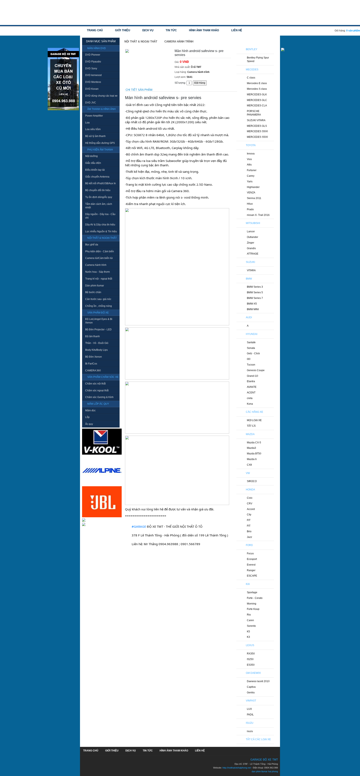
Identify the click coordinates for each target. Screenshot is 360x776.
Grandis (251, 248)
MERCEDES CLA (257, 105)
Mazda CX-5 (254, 442)
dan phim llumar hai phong (265, 771)
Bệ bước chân (93, 292)
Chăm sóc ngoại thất (97, 390)
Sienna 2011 (254, 198)
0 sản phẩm (353, 30)
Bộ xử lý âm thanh (95, 136)
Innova (251, 153)
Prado (250, 209)
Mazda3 (251, 447)
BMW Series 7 (255, 298)
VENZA (251, 192)
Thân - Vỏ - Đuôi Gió (96, 343)
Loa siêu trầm (93, 129)
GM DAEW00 (253, 673)
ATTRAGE (252, 253)
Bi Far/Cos (91, 363)
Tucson (251, 364)
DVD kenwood (93, 75)
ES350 (251, 664)
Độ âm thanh (92, 336)
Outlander (252, 237)
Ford (249, 545)
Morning (251, 603)
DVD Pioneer (92, 54)
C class (251, 77)
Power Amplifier (94, 115)
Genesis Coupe (256, 370)
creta (249, 398)
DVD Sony (91, 68)
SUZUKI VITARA (256, 120)
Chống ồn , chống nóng (98, 306)
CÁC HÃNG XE (254, 411)
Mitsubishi (253, 223)
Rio (249, 614)
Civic (249, 497)
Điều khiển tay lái (95, 169)
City (249, 514)
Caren (250, 620)
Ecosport (252, 559)
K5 (248, 631)
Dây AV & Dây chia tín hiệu (100, 224)
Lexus (250, 645)
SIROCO (252, 481)
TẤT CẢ (251, 425)
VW (248, 473)
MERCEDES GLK (257, 94)
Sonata (251, 348)
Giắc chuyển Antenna (97, 176)
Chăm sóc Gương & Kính (99, 397)
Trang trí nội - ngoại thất (98, 278)
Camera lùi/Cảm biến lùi (99, 258)
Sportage (252, 592)
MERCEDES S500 (257, 131)
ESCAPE (252, 575)
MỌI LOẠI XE (254, 420)
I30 (248, 359)
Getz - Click (253, 353)
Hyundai (251, 334)
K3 (248, 636)
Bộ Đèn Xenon (93, 356)
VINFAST (251, 700)
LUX (249, 709)
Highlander (253, 187)
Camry (250, 175)
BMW (249, 278)
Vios (249, 159)
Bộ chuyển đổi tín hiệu (97, 190)
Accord (251, 509)
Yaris (249, 181)
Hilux (250, 203)
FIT (248, 520)
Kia (248, 584)
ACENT (251, 392)
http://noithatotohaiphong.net (236, 767)
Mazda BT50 (254, 453)
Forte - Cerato (254, 598)
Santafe (251, 342)
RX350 (251, 653)
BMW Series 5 (255, 292)
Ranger (251, 570)
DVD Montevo (93, 82)
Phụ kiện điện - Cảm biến (99, 251)
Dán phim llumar (94, 285)
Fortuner (251, 170)
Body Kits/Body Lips (96, 349)
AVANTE (251, 387)
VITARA (251, 270)
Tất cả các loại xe (258, 739)
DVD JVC (90, 102)
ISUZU (249, 722)
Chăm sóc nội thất (95, 383)
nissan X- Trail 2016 (258, 215)
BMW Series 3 (255, 286)
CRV (249, 503)
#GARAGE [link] (139, 526)
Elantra (251, 381)
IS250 (250, 659)
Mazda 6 (252, 459)
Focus (250, 553)
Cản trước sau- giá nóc (98, 299)
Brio (249, 531)
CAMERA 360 (93, 370)
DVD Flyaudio (93, 61)
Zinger (250, 242)
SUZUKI (250, 262)
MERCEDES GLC (257, 100)
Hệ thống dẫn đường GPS (100, 143)
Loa (87, 122)
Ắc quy (89, 424)
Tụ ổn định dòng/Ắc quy (98, 197)
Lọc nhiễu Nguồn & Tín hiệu (101, 231)
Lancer (251, 231)
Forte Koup (253, 609)
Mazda (250, 434)
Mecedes (252, 69)
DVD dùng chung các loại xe (101, 95)
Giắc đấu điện (93, 163)
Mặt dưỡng (91, 156)
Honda (250, 489)
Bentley (251, 49)
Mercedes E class (257, 83)
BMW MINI (253, 309)
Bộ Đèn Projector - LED (98, 329)
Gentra (251, 692)
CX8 (249, 464)
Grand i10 (252, 375)
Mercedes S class (257, 88)
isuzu (250, 731)
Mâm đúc (90, 410)
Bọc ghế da (91, 244)
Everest (251, 564)
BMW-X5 (252, 303)
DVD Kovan (92, 88)
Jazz (249, 537)
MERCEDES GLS (257, 125)
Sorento (251, 625)
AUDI (249, 317)
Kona (250, 403)
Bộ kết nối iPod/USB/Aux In (100, 183)
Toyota (251, 145)
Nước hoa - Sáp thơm (97, 271)
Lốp (87, 417)
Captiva (251, 686)
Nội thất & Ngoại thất (140, 41)
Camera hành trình (95, 265)
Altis (249, 164)
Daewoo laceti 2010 (258, 681)
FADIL (250, 714)
